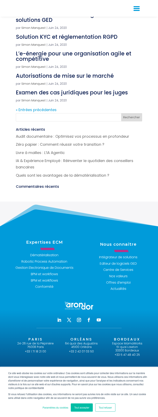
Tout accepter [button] (81, 407)
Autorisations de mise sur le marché (65, 76)
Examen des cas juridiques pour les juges (72, 92)
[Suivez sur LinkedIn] (59, 320)
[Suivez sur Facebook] (89, 320)
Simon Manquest (33, 28)
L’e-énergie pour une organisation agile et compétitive (73, 56)
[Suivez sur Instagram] (79, 320)
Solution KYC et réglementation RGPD (66, 37)
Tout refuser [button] (105, 407)
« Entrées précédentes (36, 109)
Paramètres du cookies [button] (55, 407)
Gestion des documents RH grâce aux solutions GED (67, 17)
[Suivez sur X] (69, 320)
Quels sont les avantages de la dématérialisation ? (62, 175)
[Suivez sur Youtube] (99, 320)
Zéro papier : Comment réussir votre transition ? (60, 144)
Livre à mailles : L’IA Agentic (40, 152)
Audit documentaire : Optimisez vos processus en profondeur (72, 136)
